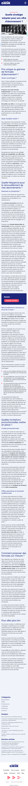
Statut (7, 781)
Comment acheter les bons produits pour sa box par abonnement (13, 719)
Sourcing (4, 710)
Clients (23, 770)
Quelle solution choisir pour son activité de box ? (13, 734)
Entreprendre (14, 12)
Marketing (4, 708)
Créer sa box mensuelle (16, 781)
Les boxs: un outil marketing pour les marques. (12, 731)
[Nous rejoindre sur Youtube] (19, 777)
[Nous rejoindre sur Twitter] (14, 777)
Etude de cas (5, 728)
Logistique (4, 706)
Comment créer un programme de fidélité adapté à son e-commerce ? (12, 751)
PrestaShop (6, 770)
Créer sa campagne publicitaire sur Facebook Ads (12, 723)
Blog (23, 773)
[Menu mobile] (25, 3)
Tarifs (18, 773)
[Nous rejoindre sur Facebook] (9, 777)
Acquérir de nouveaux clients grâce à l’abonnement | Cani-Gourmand (12, 747)
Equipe (5, 773)
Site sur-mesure (15, 770)
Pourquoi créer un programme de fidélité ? (13, 755)
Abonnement (5, 699)
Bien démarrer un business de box (11, 716)
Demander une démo (11, 300)
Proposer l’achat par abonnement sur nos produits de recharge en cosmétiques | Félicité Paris (12, 743)
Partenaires (12, 773)
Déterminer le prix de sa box (10, 726)
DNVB (3, 702)
